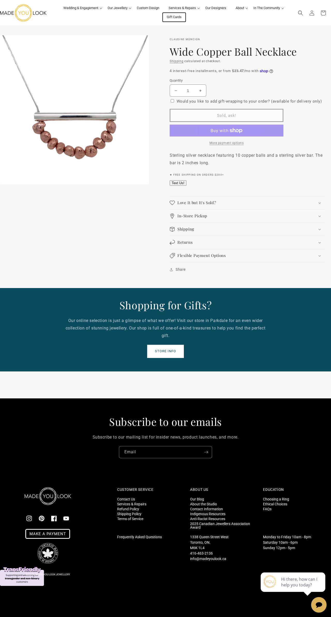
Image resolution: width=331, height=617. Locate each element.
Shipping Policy (129, 514)
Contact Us (126, 499)
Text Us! (178, 183)
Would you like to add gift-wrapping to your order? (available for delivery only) (249, 101)
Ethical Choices (275, 504)
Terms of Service (130, 519)
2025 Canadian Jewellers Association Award (220, 525)
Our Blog (197, 499)
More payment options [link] (226, 143)
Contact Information (206, 509)
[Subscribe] (206, 452)
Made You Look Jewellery (52, 574)
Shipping (177, 61)
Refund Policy (128, 509)
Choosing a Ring (276, 499)
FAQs (267, 509)
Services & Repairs (131, 504)
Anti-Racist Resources (207, 519)
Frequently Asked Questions (139, 537)
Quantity (176, 80)
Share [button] (181, 269)
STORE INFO (165, 351)
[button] (80, 8)
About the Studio (203, 504)
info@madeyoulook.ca (208, 559)
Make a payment (47, 534)
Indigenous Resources (207, 514)
